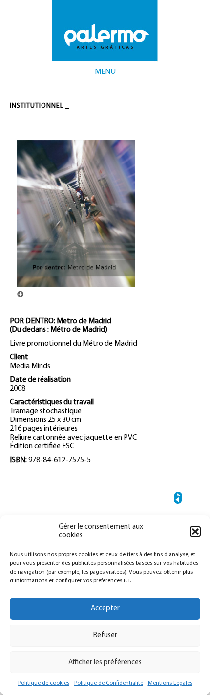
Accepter (105, 608)
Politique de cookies (43, 683)
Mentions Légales (170, 683)
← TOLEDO (178, 499)
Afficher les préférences (105, 662)
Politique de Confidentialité (108, 683)
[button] (195, 531)
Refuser (105, 635)
